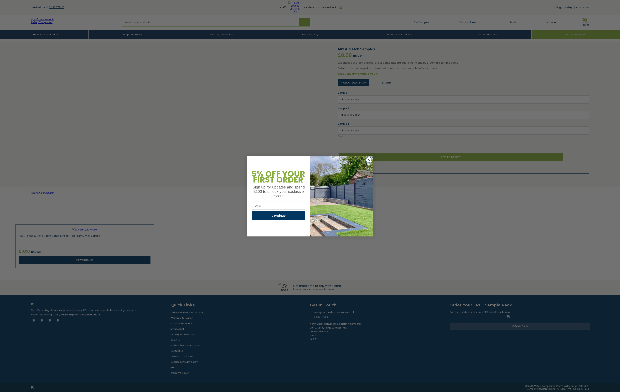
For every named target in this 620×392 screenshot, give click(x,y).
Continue (279, 216)
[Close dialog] (369, 160)
